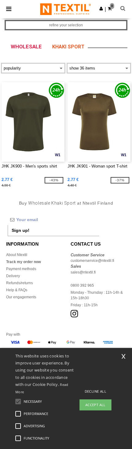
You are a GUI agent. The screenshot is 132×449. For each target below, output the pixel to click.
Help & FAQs (16, 290)
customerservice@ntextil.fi (92, 260)
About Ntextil (16, 255)
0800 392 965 (82, 285)
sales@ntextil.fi (83, 272)
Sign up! (20, 230)
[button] (101, 8)
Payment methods (21, 269)
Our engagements (21, 297)
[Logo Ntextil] (65, 8)
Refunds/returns (19, 283)
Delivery (13, 276)
